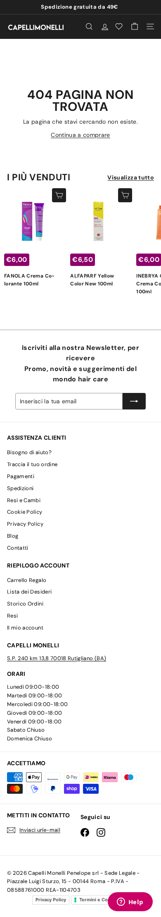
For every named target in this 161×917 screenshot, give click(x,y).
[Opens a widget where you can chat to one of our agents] (130, 902)
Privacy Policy (25, 523)
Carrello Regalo (26, 580)
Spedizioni (20, 488)
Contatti (17, 547)
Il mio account (25, 627)
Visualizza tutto (130, 177)
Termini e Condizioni (102, 900)
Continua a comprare (80, 135)
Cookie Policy (25, 511)
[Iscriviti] (134, 401)
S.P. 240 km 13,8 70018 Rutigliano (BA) (56, 658)
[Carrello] (134, 26)
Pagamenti (20, 476)
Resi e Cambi (23, 500)
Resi (12, 615)
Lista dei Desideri (29, 591)
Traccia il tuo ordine (32, 464)
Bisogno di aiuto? (29, 452)
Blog (12, 535)
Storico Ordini (25, 603)
